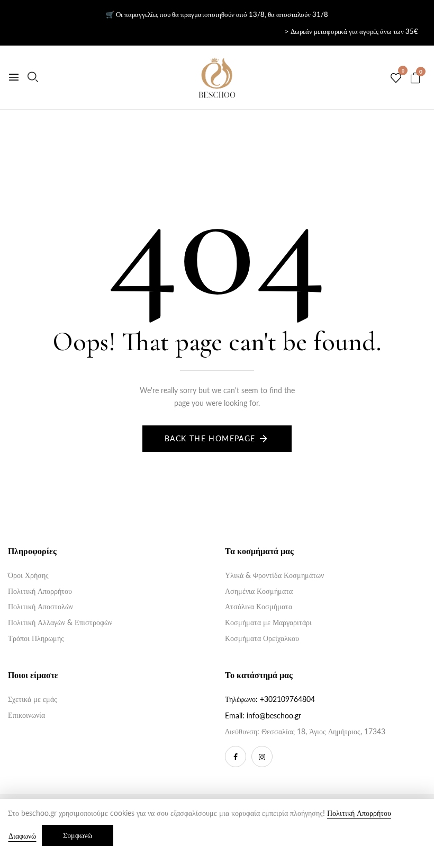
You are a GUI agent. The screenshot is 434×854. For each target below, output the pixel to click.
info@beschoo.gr (274, 715)
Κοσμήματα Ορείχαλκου (262, 638)
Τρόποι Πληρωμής (36, 638)
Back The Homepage (210, 438)
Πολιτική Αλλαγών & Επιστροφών (60, 622)
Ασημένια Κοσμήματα (259, 590)
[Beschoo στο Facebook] (235, 756)
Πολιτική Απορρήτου (40, 590)
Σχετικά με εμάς (32, 699)
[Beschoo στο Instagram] (262, 756)
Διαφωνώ (22, 835)
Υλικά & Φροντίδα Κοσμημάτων (274, 575)
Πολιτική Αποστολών (40, 606)
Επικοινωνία (26, 714)
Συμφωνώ (77, 835)
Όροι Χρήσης (28, 575)
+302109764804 (287, 699)
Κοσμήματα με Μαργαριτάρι (268, 622)
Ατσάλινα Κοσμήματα (258, 606)
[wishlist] (396, 78)
